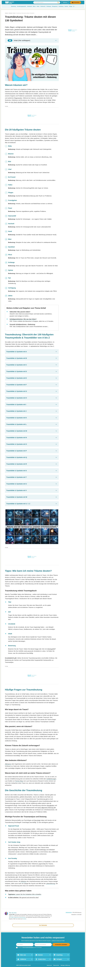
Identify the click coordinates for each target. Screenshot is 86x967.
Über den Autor (13, 912)
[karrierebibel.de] (9, 2)
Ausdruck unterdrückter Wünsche (26, 831)
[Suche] (58, 2)
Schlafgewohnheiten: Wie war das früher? (23, 319)
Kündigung (48, 6)
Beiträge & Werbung (65, 965)
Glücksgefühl (51, 649)
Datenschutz (56, 965)
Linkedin (24, 918)
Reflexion (23, 881)
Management (55, 6)
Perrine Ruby (19, 781)
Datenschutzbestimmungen (28, 947)
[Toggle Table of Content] (32, 40)
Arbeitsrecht (42, 6)
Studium (66, 6)
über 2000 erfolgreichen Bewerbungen (17, 917)
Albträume (8, 764)
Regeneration (18, 98)
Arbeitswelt (29, 6)
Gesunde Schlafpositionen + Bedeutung (22, 324)
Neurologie (37, 820)
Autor (13, 915)
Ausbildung (61, 6)
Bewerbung (13, 6)
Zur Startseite (43, 925)
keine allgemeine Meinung (45, 807)
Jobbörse (65, 2)
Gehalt (38, 6)
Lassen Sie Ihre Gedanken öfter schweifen (24, 894)
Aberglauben (50, 805)
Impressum (49, 965)
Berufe (34, 6)
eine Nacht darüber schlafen (19, 102)
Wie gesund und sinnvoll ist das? (23, 897)
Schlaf (49, 100)
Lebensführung (50, 883)
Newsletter (76, 2)
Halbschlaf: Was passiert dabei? (20, 311)
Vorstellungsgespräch (21, 6)
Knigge (70, 6)
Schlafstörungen (51, 779)
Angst (36, 649)
